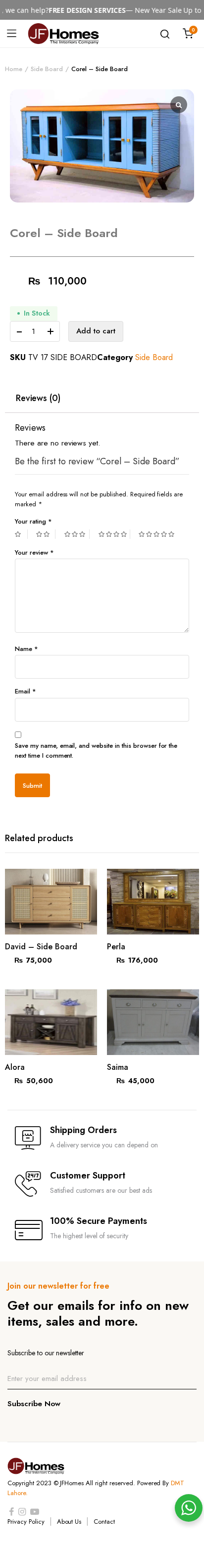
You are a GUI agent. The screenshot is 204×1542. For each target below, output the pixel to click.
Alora (15, 1067)
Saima (117, 1067)
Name (26, 648)
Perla (116, 946)
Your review (34, 552)
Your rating (33, 521)
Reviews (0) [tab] (38, 398)
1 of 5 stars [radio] (21, 534)
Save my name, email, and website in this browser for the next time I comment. (96, 750)
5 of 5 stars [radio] (158, 534)
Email (25, 691)
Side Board (47, 69)
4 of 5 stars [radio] (114, 534)
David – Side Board (41, 946)
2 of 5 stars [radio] (45, 534)
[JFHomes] (63, 33)
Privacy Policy (26, 1521)
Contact (104, 1521)
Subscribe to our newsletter (45, 1353)
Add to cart (95, 330)
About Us (69, 1521)
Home (13, 69)
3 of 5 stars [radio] (77, 534)
